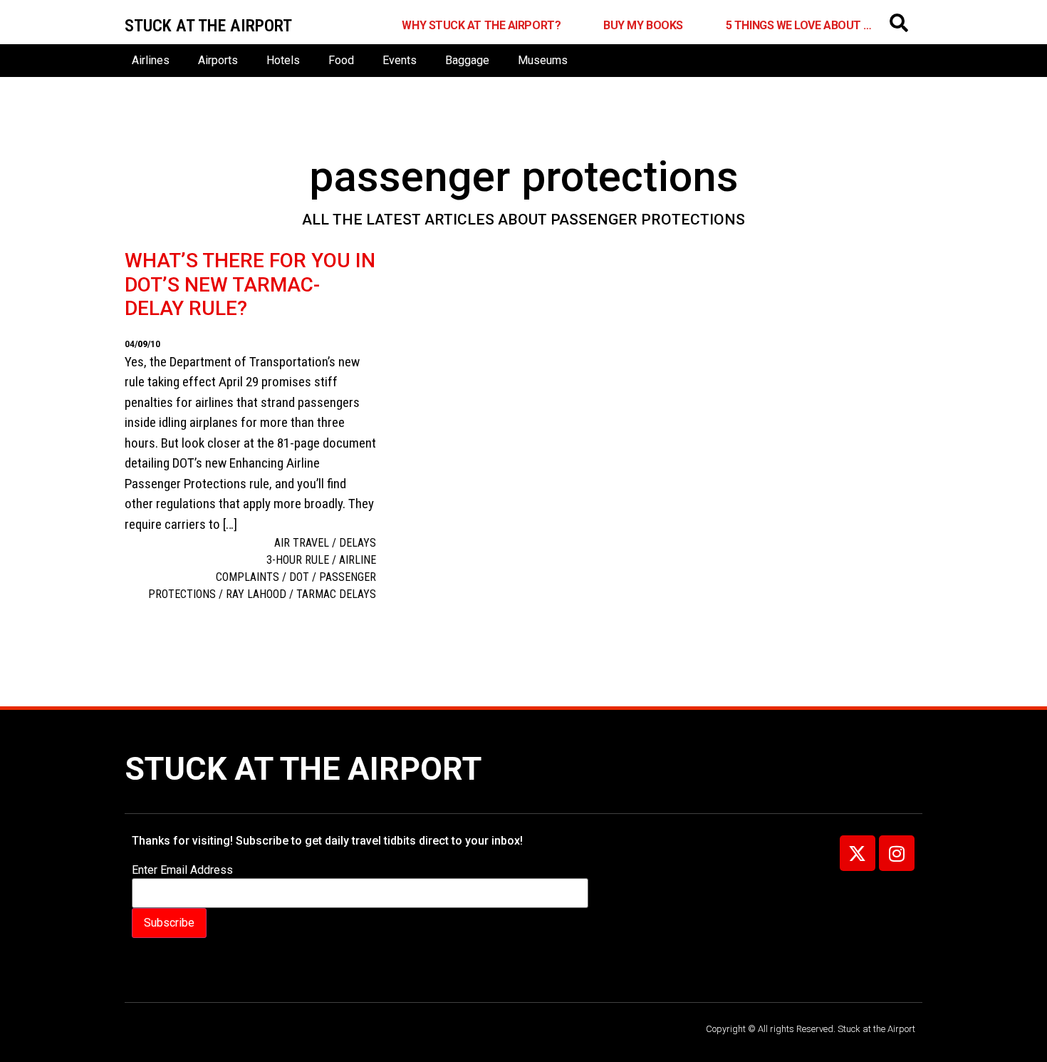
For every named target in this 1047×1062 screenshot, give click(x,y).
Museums (543, 60)
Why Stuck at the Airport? (481, 25)
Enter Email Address (182, 870)
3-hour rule (297, 560)
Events (399, 60)
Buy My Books (643, 25)
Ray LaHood (256, 594)
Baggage (467, 60)
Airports (218, 60)
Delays (357, 543)
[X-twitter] (857, 853)
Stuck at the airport (208, 26)
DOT (299, 577)
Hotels (283, 60)
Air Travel (301, 543)
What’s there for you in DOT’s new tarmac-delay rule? (250, 284)
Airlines (151, 60)
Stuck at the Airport (303, 769)
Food (341, 60)
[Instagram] (897, 853)
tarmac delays (336, 594)
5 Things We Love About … (799, 25)
